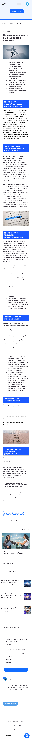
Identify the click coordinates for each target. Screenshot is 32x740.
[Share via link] (16, 521)
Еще (26, 23)
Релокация (8, 735)
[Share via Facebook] (4, 521)
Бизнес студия (9, 733)
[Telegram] (27, 4)
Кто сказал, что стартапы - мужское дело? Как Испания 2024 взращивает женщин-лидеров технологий (14, 553)
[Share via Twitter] (8, 521)
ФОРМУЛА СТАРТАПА (16, 23)
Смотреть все (25, 529)
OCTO (7, 3)
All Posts (4, 23)
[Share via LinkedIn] (12, 521)
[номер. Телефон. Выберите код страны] (6, 649)
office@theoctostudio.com (15, 721)
